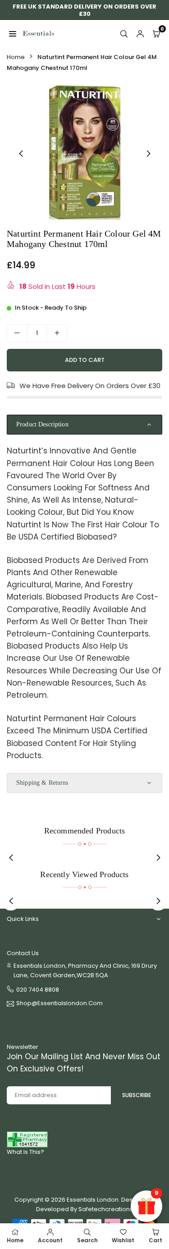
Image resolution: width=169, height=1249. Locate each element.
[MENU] (13, 33)
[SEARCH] (124, 33)
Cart (155, 1240)
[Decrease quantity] (17, 333)
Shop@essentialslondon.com (59, 1003)
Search (87, 1240)
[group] (84, 152)
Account (50, 1240)
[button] (148, 153)
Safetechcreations (105, 1209)
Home (16, 57)
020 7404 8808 (37, 989)
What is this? (25, 1152)
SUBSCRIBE (136, 1095)
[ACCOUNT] (140, 33)
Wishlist (123, 1240)
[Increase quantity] (57, 333)
